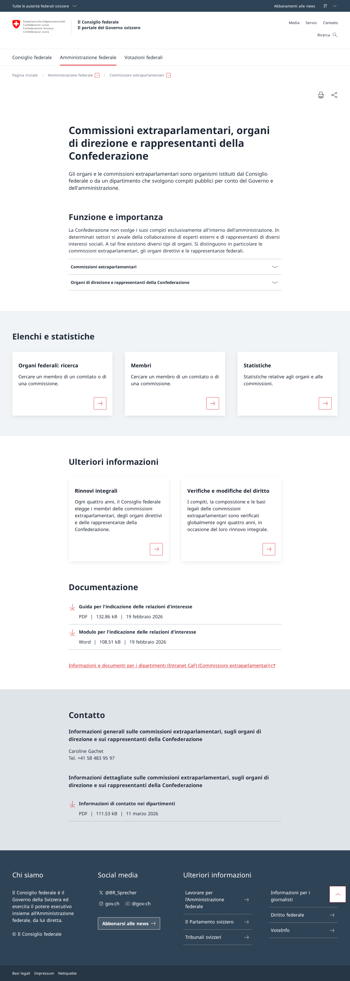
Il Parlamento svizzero (209, 922)
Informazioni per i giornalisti (290, 895)
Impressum (44, 973)
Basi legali (21, 973)
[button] (32, 57)
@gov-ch (141, 903)
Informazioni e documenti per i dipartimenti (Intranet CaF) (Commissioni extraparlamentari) (169, 665)
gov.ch (112, 903)
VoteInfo (280, 930)
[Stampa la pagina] (320, 95)
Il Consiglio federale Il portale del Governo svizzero (109, 24)
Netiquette (67, 973)
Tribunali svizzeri (203, 937)
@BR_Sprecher (121, 892)
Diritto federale (287, 915)
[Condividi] (334, 95)
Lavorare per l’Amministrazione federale (204, 899)
